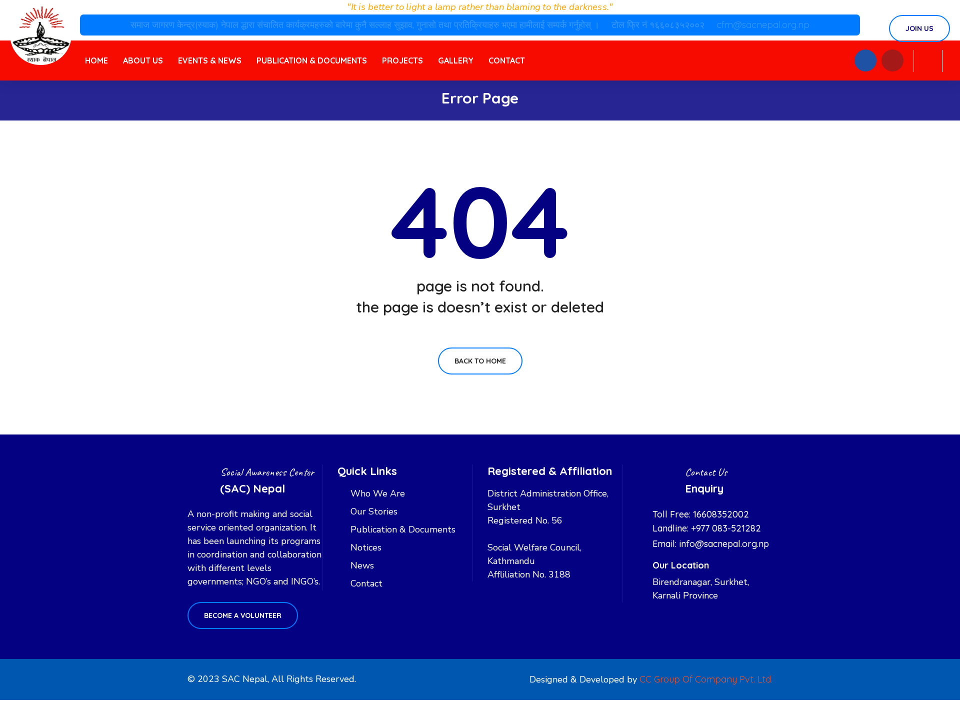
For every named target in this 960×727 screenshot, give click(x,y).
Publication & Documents (311, 61)
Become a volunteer (243, 615)
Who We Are (377, 494)
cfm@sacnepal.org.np (763, 24)
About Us (143, 61)
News (362, 566)
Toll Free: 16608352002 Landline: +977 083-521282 (706, 521)
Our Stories (374, 512)
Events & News (210, 61)
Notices (366, 548)
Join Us (920, 28)
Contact (506, 61)
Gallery (456, 61)
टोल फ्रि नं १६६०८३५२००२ (659, 24)
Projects (402, 61)
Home (96, 61)
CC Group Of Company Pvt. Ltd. (706, 679)
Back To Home (480, 361)
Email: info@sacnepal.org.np (710, 544)
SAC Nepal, (245, 679)
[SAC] (41, 34)
